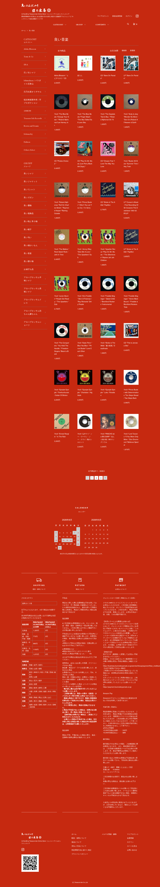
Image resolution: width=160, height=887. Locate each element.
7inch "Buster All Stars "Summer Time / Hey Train (131, 164)
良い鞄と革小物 (31, 221)
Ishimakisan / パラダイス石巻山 (32, 82)
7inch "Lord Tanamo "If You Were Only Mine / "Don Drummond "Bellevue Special (131, 439)
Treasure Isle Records (33, 118)
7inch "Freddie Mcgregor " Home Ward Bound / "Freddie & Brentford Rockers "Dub (131, 301)
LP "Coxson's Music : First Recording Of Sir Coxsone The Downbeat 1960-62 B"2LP (131, 207)
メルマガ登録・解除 (109, 834)
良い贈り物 (29, 261)
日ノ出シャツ (30, 72)
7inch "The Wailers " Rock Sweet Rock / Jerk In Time (61, 252)
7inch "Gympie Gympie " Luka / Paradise (107, 392)
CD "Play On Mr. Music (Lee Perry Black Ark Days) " (84, 164)
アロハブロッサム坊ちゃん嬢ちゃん (32, 312)
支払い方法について (79, 846)
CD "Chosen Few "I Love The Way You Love (107, 164)
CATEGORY (58, 25)
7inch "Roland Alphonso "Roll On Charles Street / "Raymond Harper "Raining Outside (61, 207)
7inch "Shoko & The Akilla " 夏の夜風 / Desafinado (107, 346)
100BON (27, 111)
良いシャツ (29, 173)
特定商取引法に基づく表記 (81, 850)
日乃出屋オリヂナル (32, 92)
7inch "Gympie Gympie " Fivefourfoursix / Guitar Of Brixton (61, 392)
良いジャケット (31, 181)
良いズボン (29, 197)
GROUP (79, 25)
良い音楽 (32, 30)
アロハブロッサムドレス (32, 301)
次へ (105, 478)
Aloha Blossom (30, 49)
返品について (76, 842)
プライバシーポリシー (80, 854)
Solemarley (28, 134)
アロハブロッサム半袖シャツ (32, 279)
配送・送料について (79, 838)
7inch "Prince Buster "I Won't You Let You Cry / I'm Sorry (84, 205)
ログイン (129, 16)
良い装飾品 (29, 213)
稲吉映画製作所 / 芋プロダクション (32, 101)
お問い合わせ (132, 850)
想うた (79, 75)
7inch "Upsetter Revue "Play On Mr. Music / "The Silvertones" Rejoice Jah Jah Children (107, 254)
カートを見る (132, 846)
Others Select (29, 150)
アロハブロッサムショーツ (32, 323)
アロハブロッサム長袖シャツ (32, 290)
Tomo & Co (28, 56)
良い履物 (28, 205)
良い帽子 (28, 229)
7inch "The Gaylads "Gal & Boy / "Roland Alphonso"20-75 (107, 117)
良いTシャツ (29, 189)
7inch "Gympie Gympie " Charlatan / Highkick (84, 392)
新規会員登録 (117, 16)
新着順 (132, 50)
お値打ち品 (29, 269)
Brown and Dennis (31, 126)
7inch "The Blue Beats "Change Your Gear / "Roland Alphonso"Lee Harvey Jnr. (61, 119)
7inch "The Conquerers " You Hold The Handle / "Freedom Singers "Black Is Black (61, 348)
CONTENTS (100, 25)
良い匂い (28, 237)
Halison (27, 142)
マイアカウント (103, 16)
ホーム (23, 30)
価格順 (124, 50)
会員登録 (130, 838)
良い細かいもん (31, 245)
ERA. (26, 64)
